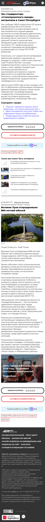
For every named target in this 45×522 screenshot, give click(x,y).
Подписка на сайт (10, 444)
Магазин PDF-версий (21, 438)
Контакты (25, 444)
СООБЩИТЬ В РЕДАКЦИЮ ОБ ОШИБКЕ (18, 448)
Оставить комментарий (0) (22, 135)
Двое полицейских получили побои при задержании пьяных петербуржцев (23, 112)
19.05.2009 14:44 (7, 9)
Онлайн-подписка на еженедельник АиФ (21, 441)
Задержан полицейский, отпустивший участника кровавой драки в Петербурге (24, 183)
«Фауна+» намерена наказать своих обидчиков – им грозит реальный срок (21, 108)
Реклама (6, 438)
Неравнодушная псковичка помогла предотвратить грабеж (21, 117)
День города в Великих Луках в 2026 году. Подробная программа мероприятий (22, 368)
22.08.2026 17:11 (6, 202)
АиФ (3, 243)
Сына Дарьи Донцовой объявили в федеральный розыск (22, 176)
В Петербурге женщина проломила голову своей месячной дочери (25, 162)
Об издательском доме (13, 435)
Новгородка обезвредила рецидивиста (23, 189)
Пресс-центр (31, 435)
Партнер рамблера (20, 511)
